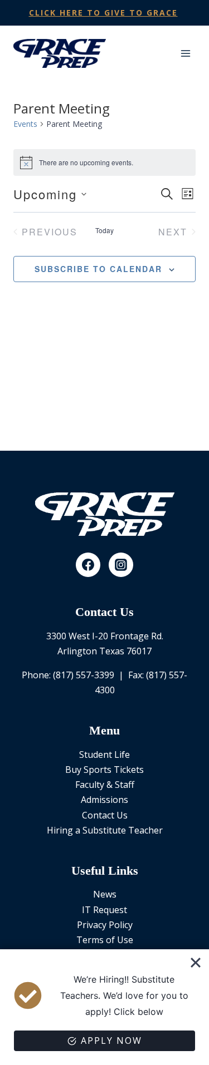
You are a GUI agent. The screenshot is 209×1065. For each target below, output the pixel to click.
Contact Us (105, 815)
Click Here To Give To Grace (103, 12)
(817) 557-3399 (83, 675)
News (104, 894)
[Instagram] (121, 565)
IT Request (104, 910)
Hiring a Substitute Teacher (105, 830)
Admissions (104, 799)
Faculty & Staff (104, 784)
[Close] (195, 962)
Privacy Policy (105, 925)
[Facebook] (88, 565)
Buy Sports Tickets (104, 769)
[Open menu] (185, 53)
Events (25, 124)
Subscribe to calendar (98, 268)
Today (104, 230)
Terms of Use (104, 940)
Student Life (104, 754)
